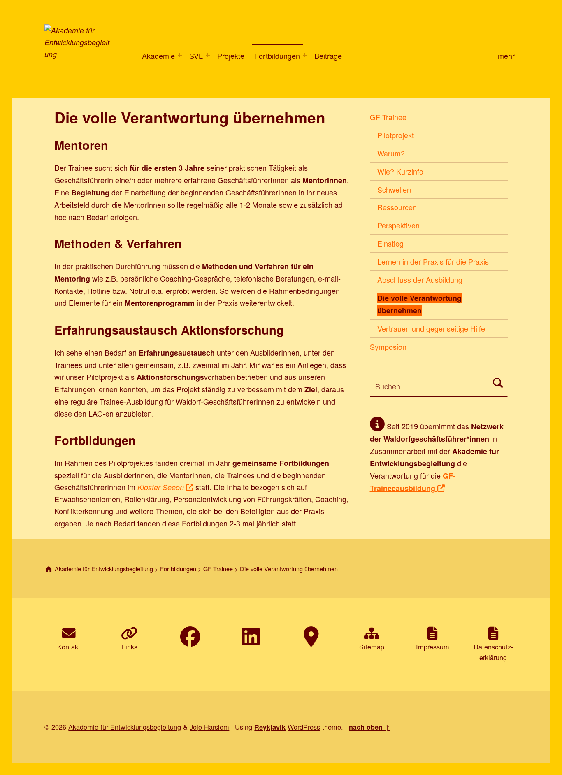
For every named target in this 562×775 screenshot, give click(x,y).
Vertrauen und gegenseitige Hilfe (431, 328)
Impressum (432, 647)
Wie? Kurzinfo (400, 171)
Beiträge (328, 55)
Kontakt (68, 647)
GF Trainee (388, 117)
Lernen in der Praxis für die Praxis (433, 261)
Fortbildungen (277, 55)
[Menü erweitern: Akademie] (180, 55)
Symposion (388, 346)
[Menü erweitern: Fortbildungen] (305, 55)
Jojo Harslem (209, 727)
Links (129, 647)
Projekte (230, 55)
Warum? (391, 153)
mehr (506, 55)
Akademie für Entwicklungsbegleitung (124, 727)
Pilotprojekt (395, 135)
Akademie (157, 55)
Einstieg (390, 243)
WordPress (304, 727)
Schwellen (394, 189)
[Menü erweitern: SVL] (208, 55)
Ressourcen (397, 207)
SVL (196, 55)
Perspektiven (398, 225)
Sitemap (371, 647)
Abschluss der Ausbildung (419, 279)
